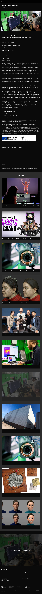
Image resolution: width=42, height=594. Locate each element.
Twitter (3, 163)
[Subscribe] (25, 572)
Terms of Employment (7, 117)
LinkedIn (23, 579)
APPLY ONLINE (6, 61)
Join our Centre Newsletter (5, 168)
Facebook (3, 164)
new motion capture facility (7, 64)
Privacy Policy (3, 591)
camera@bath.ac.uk (4, 578)
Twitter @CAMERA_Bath (25, 578)
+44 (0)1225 (4, 579)
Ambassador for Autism (29, 109)
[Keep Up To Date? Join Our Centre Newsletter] (21, 565)
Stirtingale (37, 590)
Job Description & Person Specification (11, 115)
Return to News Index (6, 155)
